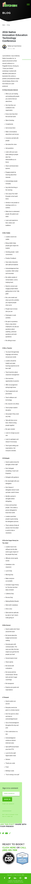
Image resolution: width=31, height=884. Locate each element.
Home (3, 25)
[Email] (6, 833)
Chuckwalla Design (18, 882)
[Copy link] (10, 833)
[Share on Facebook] (0, 833)
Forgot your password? (8, 803)
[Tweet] (3, 833)
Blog (8, 25)
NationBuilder (19, 880)
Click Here (9, 847)
